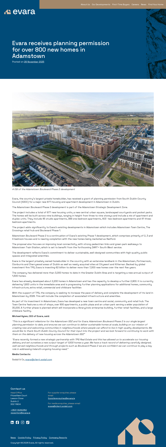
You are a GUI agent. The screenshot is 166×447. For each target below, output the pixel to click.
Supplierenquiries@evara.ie (61, 398)
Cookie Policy (24, 437)
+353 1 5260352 (19, 410)
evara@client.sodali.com (38, 359)
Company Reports (58, 437)
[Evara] (19, 9)
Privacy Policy (40, 437)
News (13, 437)
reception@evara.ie (20, 413)
